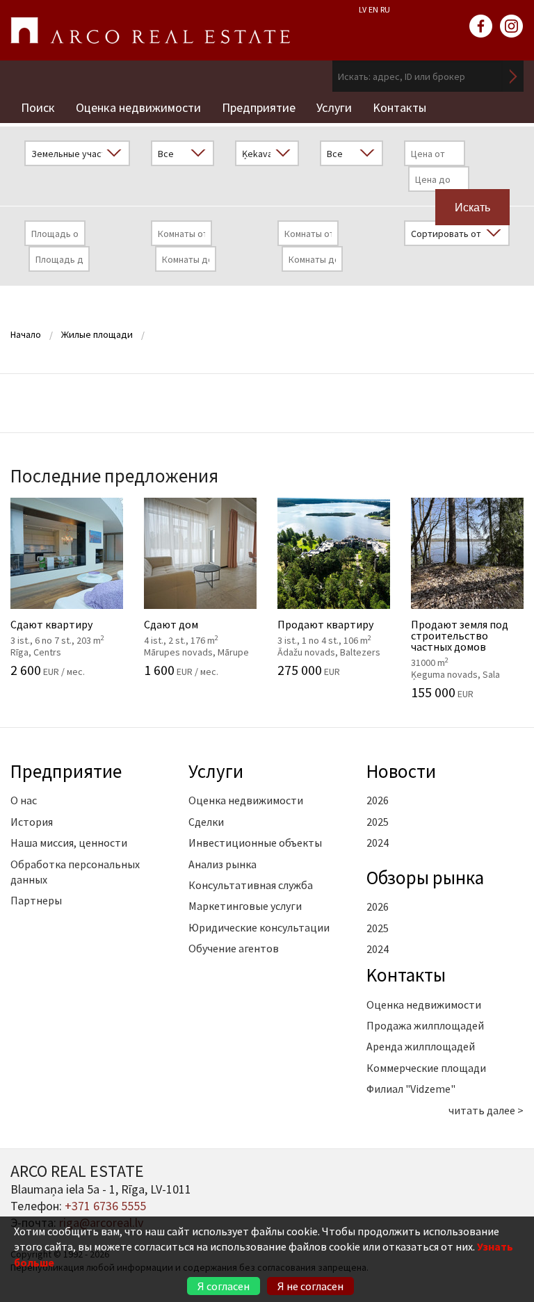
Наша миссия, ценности (68, 842)
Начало (25, 334)
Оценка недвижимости (138, 107)
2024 (377, 842)
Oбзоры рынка (425, 877)
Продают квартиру (332, 621)
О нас (23, 800)
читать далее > (486, 1110)
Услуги (334, 107)
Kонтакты (399, 107)
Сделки (206, 822)
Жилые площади (97, 334)
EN (373, 9)
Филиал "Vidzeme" (410, 1089)
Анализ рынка (222, 864)
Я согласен (223, 1286)
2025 (377, 822)
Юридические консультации (259, 927)
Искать (513, 76)
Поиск (38, 107)
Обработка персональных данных (75, 871)
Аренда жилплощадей (420, 1046)
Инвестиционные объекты (255, 842)
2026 (377, 800)
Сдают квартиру (65, 621)
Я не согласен (310, 1286)
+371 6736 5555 (105, 1206)
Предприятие (259, 107)
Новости (401, 771)
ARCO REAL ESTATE (150, 30)
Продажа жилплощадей (425, 1025)
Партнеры (36, 900)
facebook (481, 26)
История (31, 822)
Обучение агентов (233, 948)
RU (385, 9)
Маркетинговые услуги (245, 906)
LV (362, 9)
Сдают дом (198, 621)
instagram (512, 26)
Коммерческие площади (426, 1068)
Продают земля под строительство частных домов (465, 632)
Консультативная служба (250, 885)
